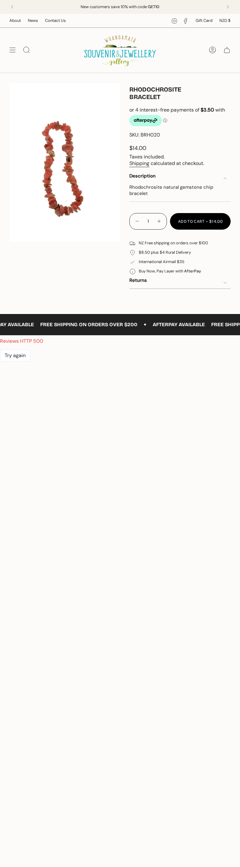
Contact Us (55, 20)
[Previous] (12, 7)
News (33, 20)
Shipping (139, 163)
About (15, 20)
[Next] (228, 7)
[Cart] (227, 50)
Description (142, 176)
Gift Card (204, 20)
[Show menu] (12, 50)
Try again (15, 355)
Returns (138, 280)
